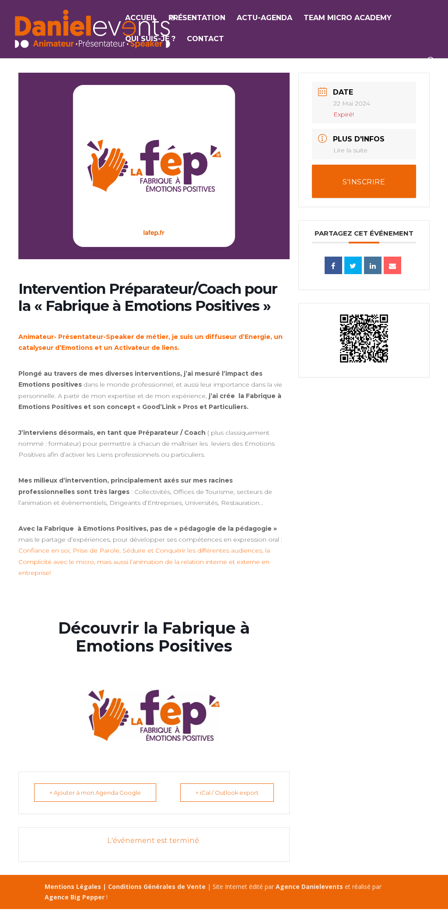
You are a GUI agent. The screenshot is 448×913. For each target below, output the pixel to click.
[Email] (392, 265)
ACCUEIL (141, 18)
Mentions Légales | (76, 886)
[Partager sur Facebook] (333, 265)
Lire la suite (350, 150)
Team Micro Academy (348, 18)
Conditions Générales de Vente (157, 886)
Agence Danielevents (309, 886)
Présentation (196, 18)
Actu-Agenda (264, 18)
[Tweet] (353, 265)
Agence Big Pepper (75, 897)
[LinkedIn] (373, 265)
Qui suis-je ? (150, 39)
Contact (205, 39)
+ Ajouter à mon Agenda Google (95, 792)
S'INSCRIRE (364, 182)
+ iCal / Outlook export (227, 792)
